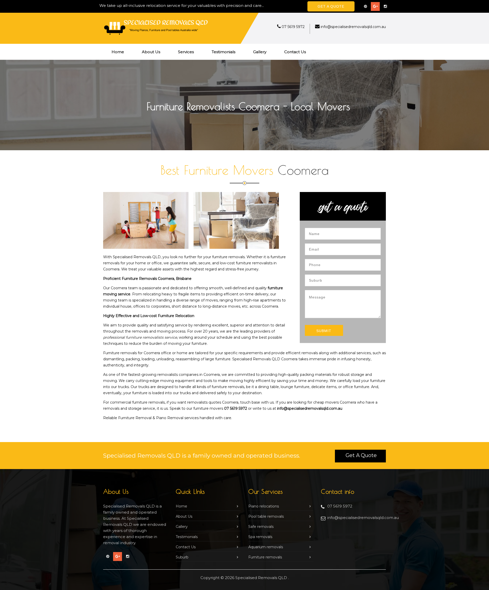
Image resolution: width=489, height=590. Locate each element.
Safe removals (261, 526)
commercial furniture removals (137, 402)
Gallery (259, 51)
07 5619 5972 (293, 26)
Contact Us (295, 51)
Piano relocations (263, 506)
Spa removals (260, 536)
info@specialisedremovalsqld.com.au (353, 26)
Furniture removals (265, 557)
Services (186, 51)
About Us (151, 51)
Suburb (182, 557)
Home (118, 51)
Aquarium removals (265, 547)
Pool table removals (266, 516)
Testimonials (223, 51)
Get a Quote (361, 455)
